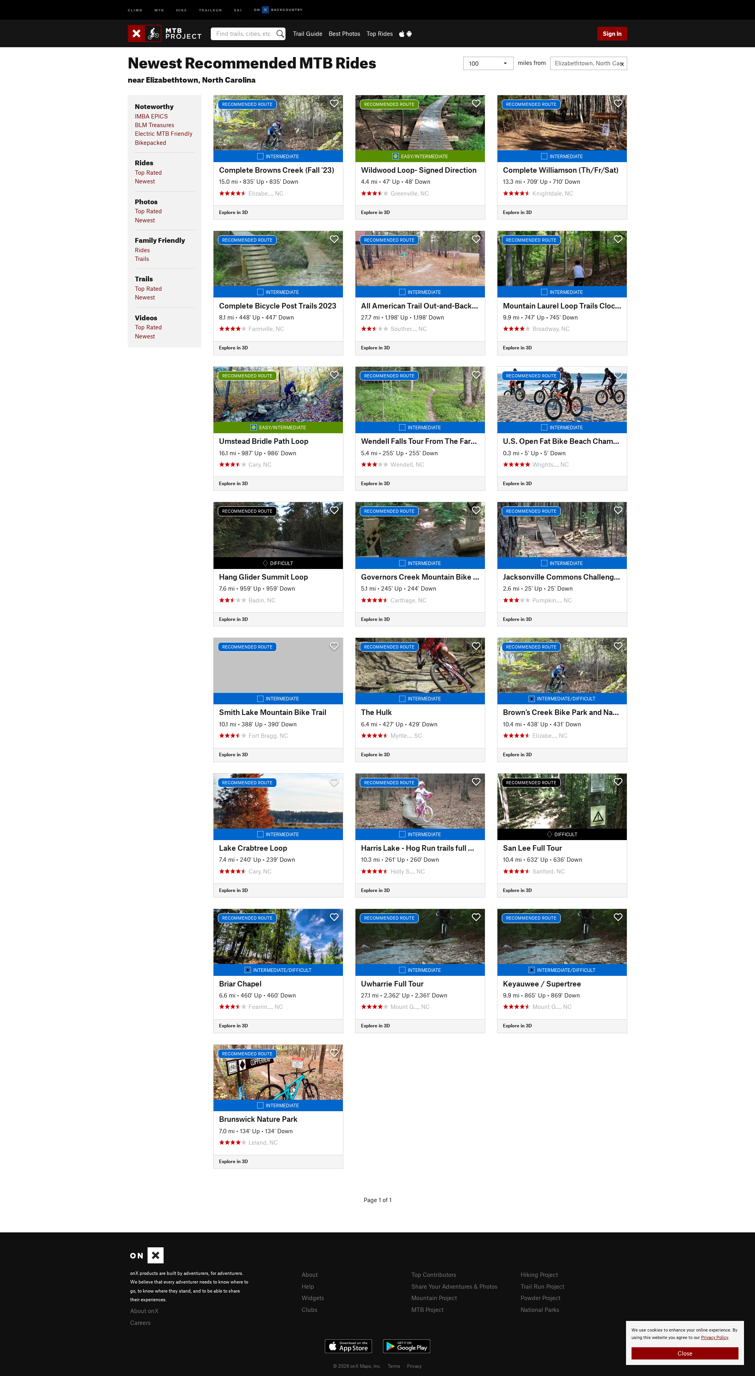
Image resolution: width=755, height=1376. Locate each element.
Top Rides (379, 33)
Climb (135, 9)
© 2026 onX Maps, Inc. (357, 1366)
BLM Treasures (154, 124)
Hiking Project (539, 1274)
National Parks (540, 1309)
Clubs (309, 1309)
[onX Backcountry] (278, 10)
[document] (685, 1342)
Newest (145, 181)
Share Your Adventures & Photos (454, 1286)
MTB (159, 9)
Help (308, 1286)
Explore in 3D (233, 212)
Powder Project (540, 1297)
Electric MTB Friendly (163, 133)
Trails (142, 258)
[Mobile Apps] (405, 33)
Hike (181, 9)
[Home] (168, 33)
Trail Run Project (542, 1286)
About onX (144, 1310)
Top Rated (148, 172)
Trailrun (210, 9)
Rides (142, 249)
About (310, 1274)
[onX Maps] (147, 1261)
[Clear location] (622, 63)
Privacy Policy (714, 1337)
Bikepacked (150, 142)
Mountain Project (434, 1297)
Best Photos (344, 33)
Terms (394, 1366)
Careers (140, 1322)
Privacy (414, 1366)
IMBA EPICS (151, 116)
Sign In (612, 33)
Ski (238, 9)
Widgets (313, 1297)
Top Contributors (433, 1274)
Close (685, 1353)
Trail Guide (307, 33)
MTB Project (427, 1309)
